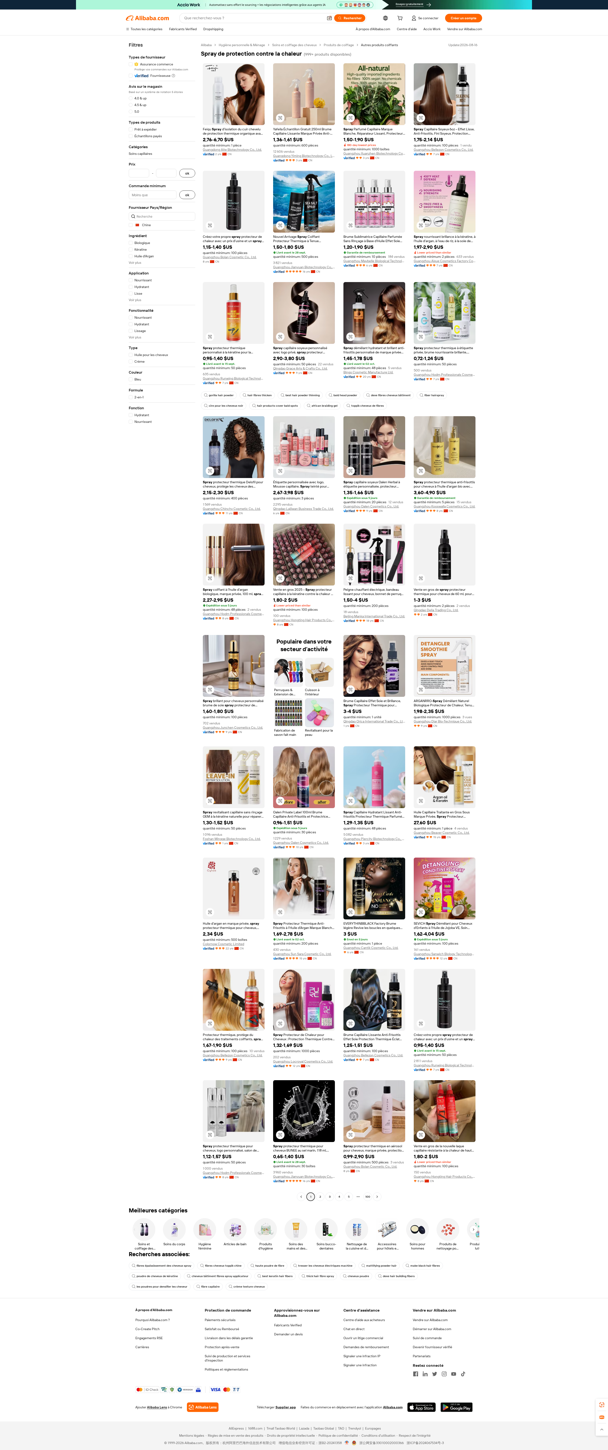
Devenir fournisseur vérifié (432, 1347)
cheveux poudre (358, 1276)
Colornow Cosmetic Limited (223, 944)
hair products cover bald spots (277, 405)
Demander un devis (288, 1334)
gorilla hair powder (221, 395)
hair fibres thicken (259, 395)
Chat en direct (354, 1329)
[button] (329, 18)
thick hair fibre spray (320, 1276)
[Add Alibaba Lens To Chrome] (202, 1407)
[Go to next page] (377, 1196)
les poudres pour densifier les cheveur (162, 1286)
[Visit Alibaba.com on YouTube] (453, 1374)
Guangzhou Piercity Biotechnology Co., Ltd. (374, 839)
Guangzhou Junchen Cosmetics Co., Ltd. (233, 727)
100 (367, 1196)
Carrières (142, 1347)
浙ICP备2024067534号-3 (425, 1443)
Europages (373, 1428)
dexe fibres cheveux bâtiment (391, 395)
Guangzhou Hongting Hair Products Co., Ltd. (304, 620)
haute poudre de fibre (269, 1265)
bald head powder (345, 395)
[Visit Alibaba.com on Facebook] (415, 1374)
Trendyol (354, 1428)
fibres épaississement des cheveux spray (164, 1265)
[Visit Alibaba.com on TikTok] (463, 1374)
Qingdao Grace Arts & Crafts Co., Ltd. (300, 368)
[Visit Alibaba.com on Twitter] (434, 1374)
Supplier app (286, 1407)
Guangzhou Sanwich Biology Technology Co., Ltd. (444, 954)
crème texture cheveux (249, 1286)
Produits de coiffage (339, 45)
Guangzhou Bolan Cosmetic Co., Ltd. (229, 257)
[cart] (400, 19)
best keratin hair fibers (277, 1276)
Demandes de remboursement (366, 1347)
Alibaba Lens (157, 1407)
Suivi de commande (427, 1338)
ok (187, 173)
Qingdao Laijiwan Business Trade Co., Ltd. (303, 509)
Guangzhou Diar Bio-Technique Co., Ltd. (443, 721)
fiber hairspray (434, 395)
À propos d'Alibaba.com (153, 1310)
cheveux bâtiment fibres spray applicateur (220, 1276)
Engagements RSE (149, 1338)
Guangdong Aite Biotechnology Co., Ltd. (232, 149)
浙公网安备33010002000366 (381, 1443)
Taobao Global (323, 1428)
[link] (602, 1405)
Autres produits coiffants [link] (379, 45)
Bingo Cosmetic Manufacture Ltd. (368, 372)
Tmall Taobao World (280, 1428)
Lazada (304, 1428)
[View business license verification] (347, 1442)
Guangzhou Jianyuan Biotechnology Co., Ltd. (304, 267)
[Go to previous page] (301, 1196)
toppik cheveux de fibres (367, 405)
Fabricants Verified (288, 1325)
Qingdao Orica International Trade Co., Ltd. (374, 721)
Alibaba (206, 45)
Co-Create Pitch (147, 1329)
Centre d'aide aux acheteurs (364, 1320)
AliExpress (236, 1428)
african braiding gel (324, 405)
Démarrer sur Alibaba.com (432, 1329)
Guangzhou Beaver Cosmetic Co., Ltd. (442, 833)
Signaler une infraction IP (361, 1356)
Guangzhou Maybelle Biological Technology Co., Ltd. (374, 261)
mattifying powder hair (381, 1265)
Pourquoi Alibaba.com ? (152, 1320)
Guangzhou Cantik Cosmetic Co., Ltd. (370, 948)
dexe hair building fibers (399, 1276)
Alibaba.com (393, 1407)
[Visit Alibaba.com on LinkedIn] (425, 1374)
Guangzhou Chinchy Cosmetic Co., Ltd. (232, 509)
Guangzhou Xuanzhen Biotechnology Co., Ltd (374, 153)
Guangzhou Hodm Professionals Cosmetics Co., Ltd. (444, 374)
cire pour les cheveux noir (226, 405)
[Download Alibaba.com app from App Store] (421, 1407)
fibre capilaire (210, 1286)
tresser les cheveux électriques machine (325, 1265)
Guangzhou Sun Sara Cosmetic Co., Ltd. (302, 954)
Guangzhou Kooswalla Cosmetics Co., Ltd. (444, 506)
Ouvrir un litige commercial (363, 1338)
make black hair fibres (425, 1265)
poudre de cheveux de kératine (157, 1276)
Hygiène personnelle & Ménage (242, 45)
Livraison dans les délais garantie (229, 1338)
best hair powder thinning (302, 395)
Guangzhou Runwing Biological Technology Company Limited (234, 378)
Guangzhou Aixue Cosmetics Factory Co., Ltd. (444, 261)
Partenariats (422, 1356)
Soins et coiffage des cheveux (294, 45)
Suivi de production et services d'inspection (227, 1358)
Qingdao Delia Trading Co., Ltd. (436, 610)
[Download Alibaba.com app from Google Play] (457, 1407)
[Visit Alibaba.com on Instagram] (444, 1374)
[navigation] (162, 621)
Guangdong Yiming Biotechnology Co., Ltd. (304, 156)
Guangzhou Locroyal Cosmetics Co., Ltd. (303, 1061)
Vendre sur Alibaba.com (430, 1320)
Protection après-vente (222, 1347)
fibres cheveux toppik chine (223, 1265)
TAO (341, 1428)
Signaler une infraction (360, 1365)
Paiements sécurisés (220, 1320)
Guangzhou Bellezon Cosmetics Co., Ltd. (443, 149)
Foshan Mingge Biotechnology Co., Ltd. (232, 839)
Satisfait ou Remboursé (222, 1329)
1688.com (255, 1428)
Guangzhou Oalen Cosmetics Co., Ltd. (371, 506)
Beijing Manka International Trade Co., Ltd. (374, 616)
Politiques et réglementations (226, 1369)
